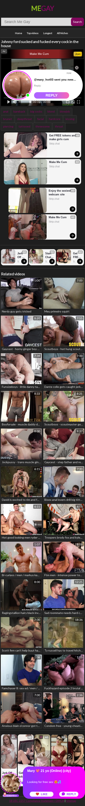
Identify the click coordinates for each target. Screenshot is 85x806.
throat (59, 126)
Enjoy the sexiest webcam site (60, 192)
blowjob (65, 111)
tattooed (24, 126)
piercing (8, 126)
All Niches (62, 33)
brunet (7, 119)
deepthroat (24, 119)
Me (42, 8)
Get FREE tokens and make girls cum (63, 137)
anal (5, 111)
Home (18, 33)
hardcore (54, 119)
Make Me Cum (39, 53)
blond (51, 111)
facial (40, 119)
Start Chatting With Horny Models (49, 255)
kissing (70, 119)
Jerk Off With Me (20, 255)
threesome (42, 126)
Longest (47, 33)
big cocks (36, 111)
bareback (19, 111)
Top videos (33, 33)
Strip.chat (54, 143)
